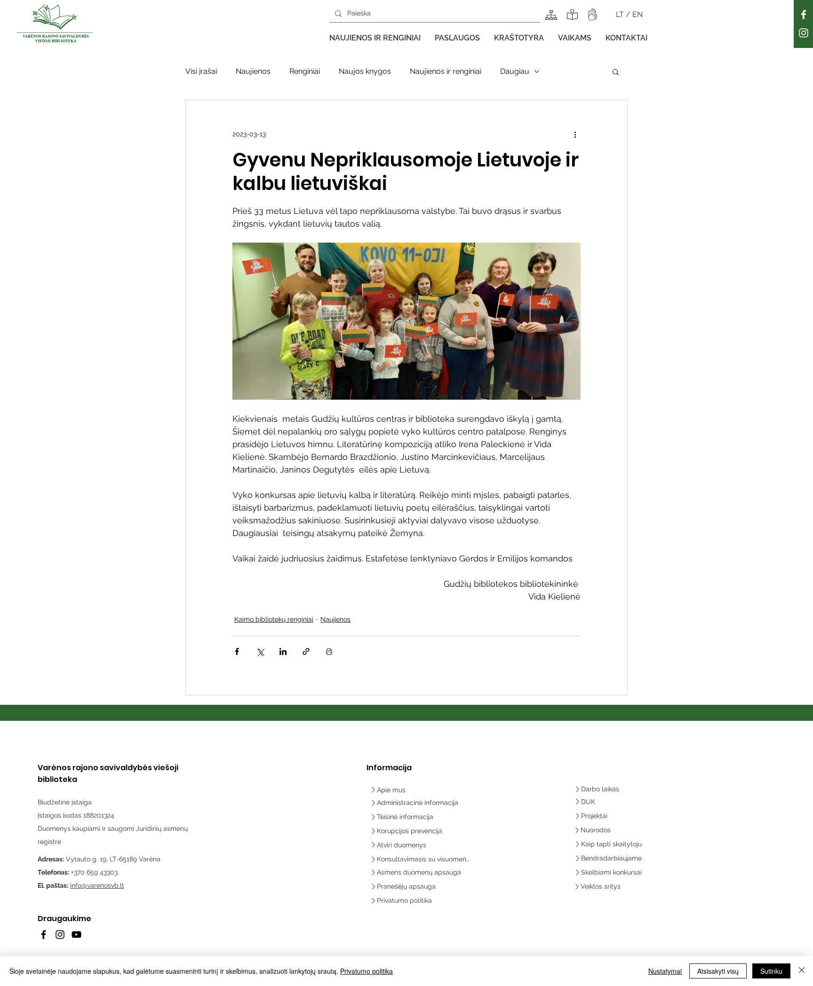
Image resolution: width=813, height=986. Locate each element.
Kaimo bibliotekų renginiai (273, 619)
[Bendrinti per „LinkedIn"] (283, 651)
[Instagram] (803, 33)
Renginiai (304, 71)
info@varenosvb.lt (97, 885)
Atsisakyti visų (718, 971)
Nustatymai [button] (665, 971)
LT (621, 14)
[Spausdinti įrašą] (329, 651)
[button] (375, 38)
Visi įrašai (201, 71)
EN (637, 14)
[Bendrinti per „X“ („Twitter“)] (259, 651)
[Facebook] (803, 14)
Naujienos (253, 71)
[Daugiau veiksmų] (575, 134)
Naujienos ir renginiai (445, 71)
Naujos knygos (365, 71)
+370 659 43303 (94, 872)
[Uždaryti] (801, 970)
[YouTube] (76, 934)
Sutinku (771, 971)
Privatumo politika (366, 971)
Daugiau (514, 71)
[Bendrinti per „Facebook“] (236, 651)
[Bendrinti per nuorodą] (306, 651)
